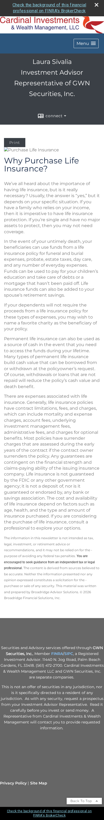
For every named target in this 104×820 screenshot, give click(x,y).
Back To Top (81, 801)
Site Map (38, 783)
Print (14, 142)
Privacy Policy (13, 783)
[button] (86, 43)
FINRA (57, 653)
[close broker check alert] (96, 5)
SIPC (68, 653)
